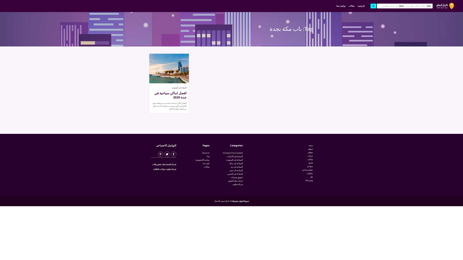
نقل (311, 177)
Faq (208, 156)
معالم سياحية (307, 170)
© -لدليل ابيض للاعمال (223, 201)
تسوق (310, 149)
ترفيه (311, 145)
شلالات (310, 159)
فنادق (310, 163)
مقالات (352, 6)
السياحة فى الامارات (235, 156)
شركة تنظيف (237, 184)
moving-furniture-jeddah (233, 153)
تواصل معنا (341, 6)
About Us (206, 153)
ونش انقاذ (309, 180)
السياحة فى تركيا (236, 163)
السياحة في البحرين (235, 174)
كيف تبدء (206, 163)
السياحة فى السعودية (179, 88)
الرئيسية (361, 6)
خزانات (310, 156)
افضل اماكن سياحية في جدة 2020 (170, 95)
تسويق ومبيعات (237, 177)
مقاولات (309, 173)
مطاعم (310, 166)
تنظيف (310, 152)
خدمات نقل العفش (235, 181)
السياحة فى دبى (236, 167)
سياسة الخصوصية (202, 160)
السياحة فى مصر (236, 170)
